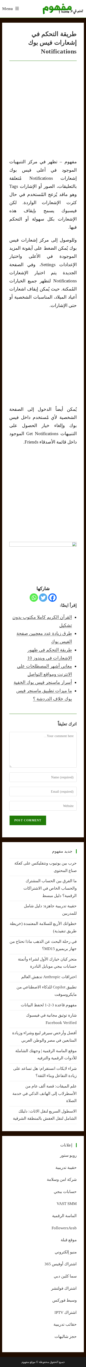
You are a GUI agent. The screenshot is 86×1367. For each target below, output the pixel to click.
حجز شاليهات (65, 1336)
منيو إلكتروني (66, 1252)
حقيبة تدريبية (66, 1167)
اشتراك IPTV (65, 1312)
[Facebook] (52, 597)
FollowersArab (64, 1228)
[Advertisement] (43, 357)
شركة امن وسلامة (62, 1179)
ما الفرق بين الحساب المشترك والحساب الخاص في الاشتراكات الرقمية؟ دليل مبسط (50, 888)
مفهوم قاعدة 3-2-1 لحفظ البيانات (49, 1005)
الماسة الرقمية (64, 1216)
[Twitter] (43, 597)
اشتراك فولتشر (64, 1288)
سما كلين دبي (65, 1276)
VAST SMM (67, 1203)
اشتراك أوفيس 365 (60, 1264)
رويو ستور (68, 1155)
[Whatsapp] (34, 597)
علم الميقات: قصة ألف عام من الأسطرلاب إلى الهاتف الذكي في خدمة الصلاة (44, 1093)
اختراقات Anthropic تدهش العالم (49, 977)
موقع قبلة (69, 1240)
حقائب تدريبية (65, 1324)
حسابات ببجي (65, 1191)
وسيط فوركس (64, 1300)
